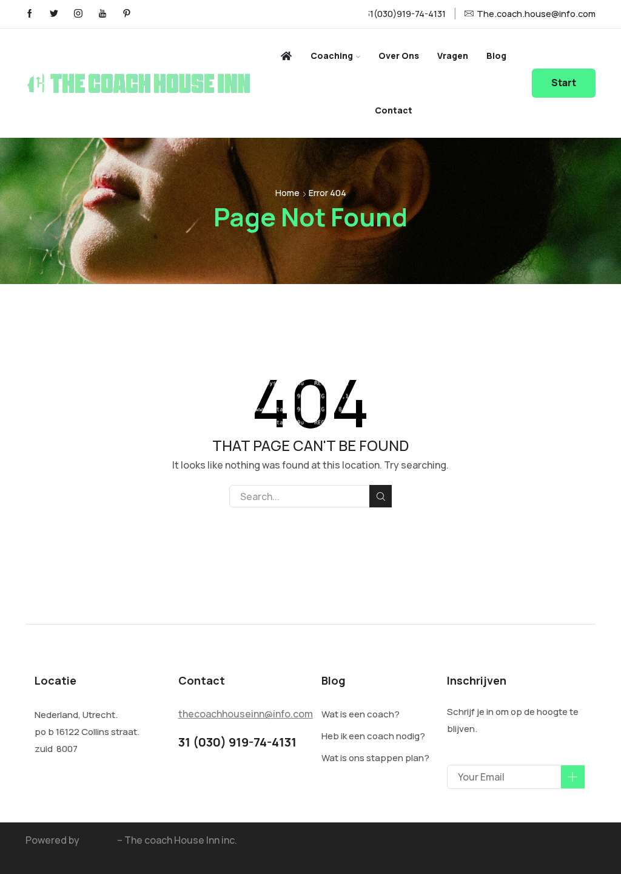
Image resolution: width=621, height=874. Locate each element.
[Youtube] (102, 14)
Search (380, 496)
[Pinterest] (127, 14)
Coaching (331, 55)
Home (287, 192)
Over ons (398, 55)
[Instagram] (78, 14)
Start (563, 82)
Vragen (452, 55)
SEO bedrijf (50, 855)
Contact (393, 110)
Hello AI (98, 840)
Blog (496, 55)
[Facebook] (29, 14)
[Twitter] (54, 14)
